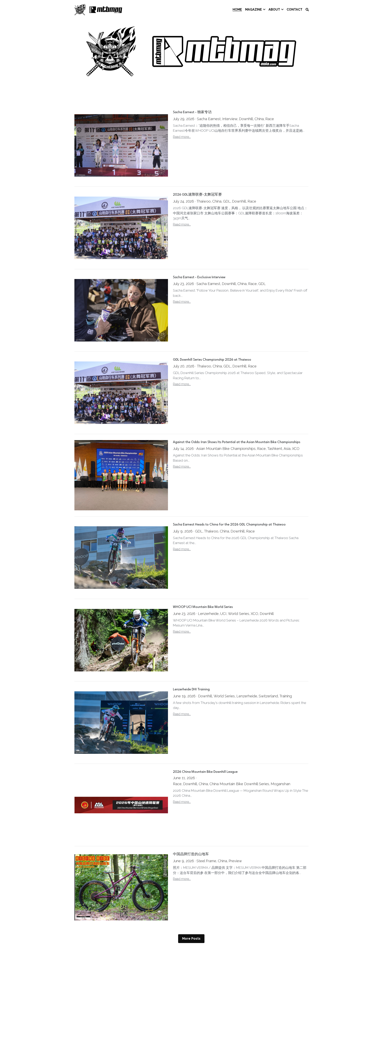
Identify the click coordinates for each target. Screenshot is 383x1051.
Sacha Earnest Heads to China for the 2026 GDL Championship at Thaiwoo (229, 524)
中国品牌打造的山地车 (191, 854)
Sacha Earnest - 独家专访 (192, 112)
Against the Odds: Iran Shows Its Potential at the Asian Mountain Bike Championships (236, 442)
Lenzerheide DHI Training (191, 689)
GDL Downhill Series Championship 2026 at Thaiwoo (212, 359)
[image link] (98, 9)
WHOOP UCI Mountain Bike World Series (203, 607)
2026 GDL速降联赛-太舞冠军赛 (197, 195)
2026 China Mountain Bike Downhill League (205, 772)
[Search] (307, 9)
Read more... (182, 137)
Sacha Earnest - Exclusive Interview (199, 277)
